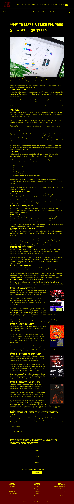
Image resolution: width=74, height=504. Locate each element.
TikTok (37, 486)
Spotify (11, 489)
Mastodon (37, 491)
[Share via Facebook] (11, 431)
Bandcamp (12, 486)
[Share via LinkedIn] (18, 431)
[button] (55, 4)
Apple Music (12, 491)
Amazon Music (13, 493)
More (62, 12)
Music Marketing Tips (29, 12)
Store (63, 491)
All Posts (5, 12)
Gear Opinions (54, 12)
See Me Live (61, 489)
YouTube (11, 495)
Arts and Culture (42, 12)
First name (37, 450)
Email (36, 462)
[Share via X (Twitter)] (14, 431)
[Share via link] (21, 431)
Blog (63, 493)
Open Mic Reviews (15, 12)
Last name (37, 456)
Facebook (37, 495)
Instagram (37, 489)
